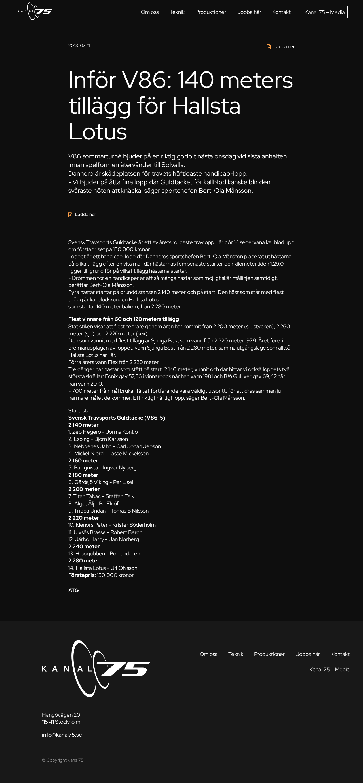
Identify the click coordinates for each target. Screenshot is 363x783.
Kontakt (281, 12)
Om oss (150, 12)
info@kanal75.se (62, 734)
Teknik (177, 12)
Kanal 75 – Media (325, 12)
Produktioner (210, 12)
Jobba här (249, 12)
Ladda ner (284, 47)
